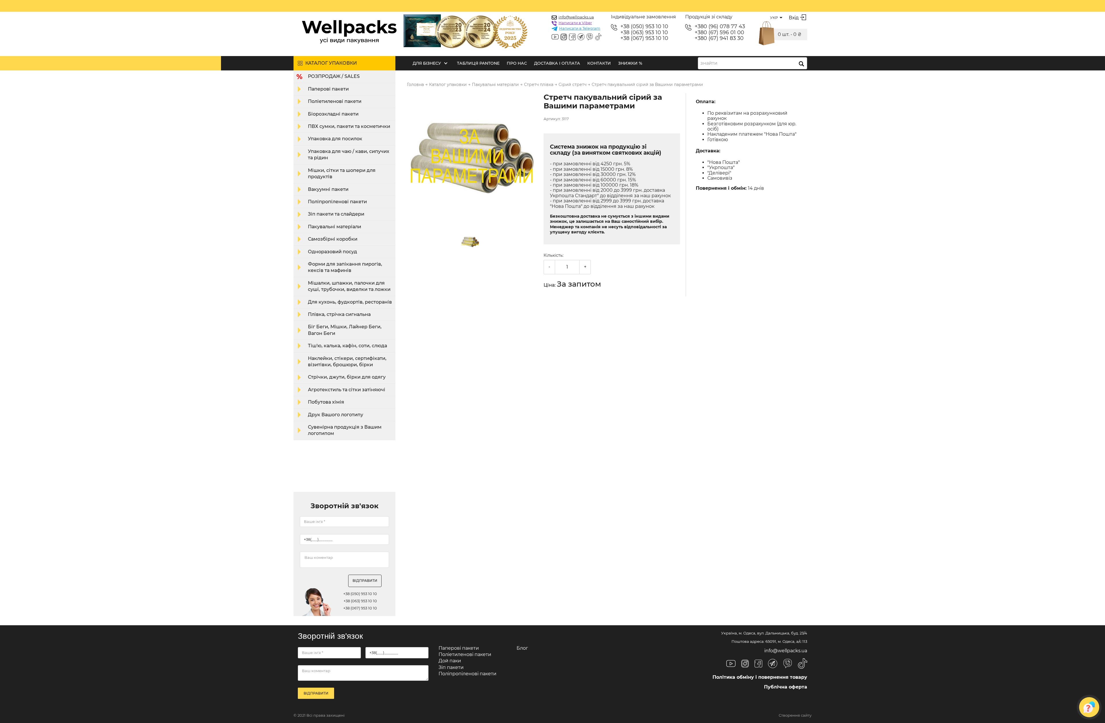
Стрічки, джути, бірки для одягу (347, 377)
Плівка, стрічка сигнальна (339, 314)
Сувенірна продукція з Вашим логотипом (345, 430)
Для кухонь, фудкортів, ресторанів (350, 302)
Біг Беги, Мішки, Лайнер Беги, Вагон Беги (345, 330)
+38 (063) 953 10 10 (644, 33)
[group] (471, 158)
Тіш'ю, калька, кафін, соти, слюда (347, 345)
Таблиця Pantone (478, 63)
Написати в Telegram (579, 28)
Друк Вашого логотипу (335, 414)
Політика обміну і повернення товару (759, 677)
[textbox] (710, 63)
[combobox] (752, 63)
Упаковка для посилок (335, 138)
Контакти (599, 63)
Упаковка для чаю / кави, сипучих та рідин (348, 154)
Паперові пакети (328, 89)
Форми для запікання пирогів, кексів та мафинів (345, 267)
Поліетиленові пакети (334, 101)
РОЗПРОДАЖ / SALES (334, 76)
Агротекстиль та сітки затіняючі (346, 389)
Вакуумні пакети (328, 189)
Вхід (794, 17)
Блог (522, 648)
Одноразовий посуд (332, 251)
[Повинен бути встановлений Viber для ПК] (589, 37)
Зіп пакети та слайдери (336, 214)
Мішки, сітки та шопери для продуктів (342, 173)
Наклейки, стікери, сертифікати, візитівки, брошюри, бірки (347, 361)
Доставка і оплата (557, 63)
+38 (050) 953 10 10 (644, 27)
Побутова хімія (326, 402)
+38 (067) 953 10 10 (644, 38)
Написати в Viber (575, 22)
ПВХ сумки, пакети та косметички (349, 126)
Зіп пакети (451, 667)
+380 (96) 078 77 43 (720, 27)
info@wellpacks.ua (576, 17)
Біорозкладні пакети (333, 114)
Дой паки (450, 660)
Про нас (517, 63)
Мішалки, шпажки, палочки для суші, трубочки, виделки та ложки (349, 286)
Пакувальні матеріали (334, 226)
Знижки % (630, 63)
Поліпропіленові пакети (337, 201)
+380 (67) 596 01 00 (719, 33)
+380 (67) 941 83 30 (719, 38)
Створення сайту (795, 715)
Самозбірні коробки (332, 239)
